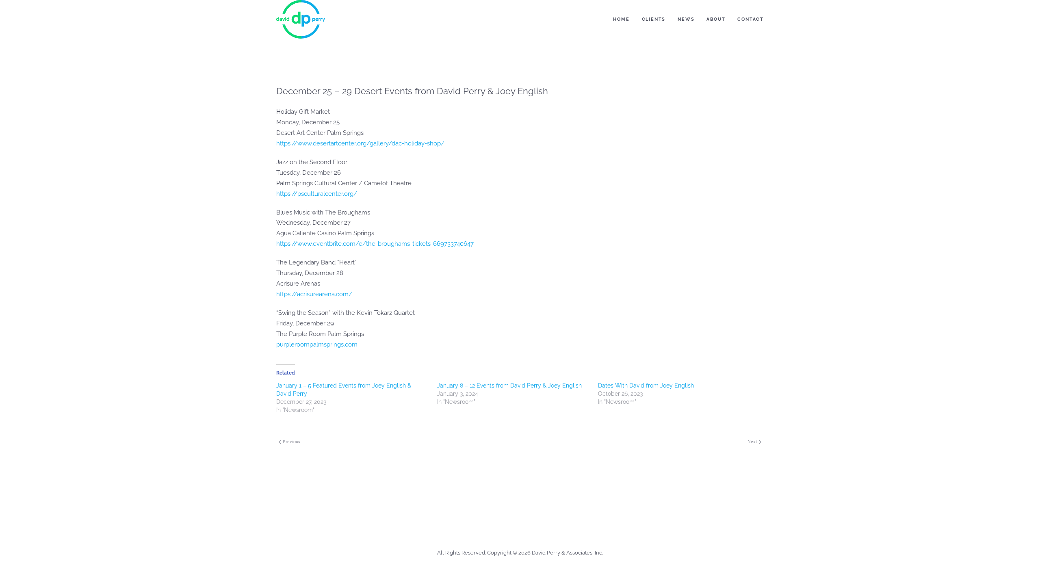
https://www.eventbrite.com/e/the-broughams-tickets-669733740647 (375, 243)
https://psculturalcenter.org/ (316, 193)
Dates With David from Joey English (646, 385)
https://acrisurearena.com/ (314, 294)
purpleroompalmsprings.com (317, 344)
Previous (291, 441)
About (715, 19)
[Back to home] (300, 19)
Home (621, 19)
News (686, 19)
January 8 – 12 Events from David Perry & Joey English (509, 385)
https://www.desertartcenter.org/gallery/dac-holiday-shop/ (360, 143)
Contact (750, 19)
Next (752, 441)
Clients (654, 19)
